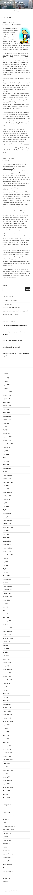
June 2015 (6, 485)
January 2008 (7, 749)
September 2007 (8, 759)
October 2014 (7, 496)
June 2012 (6, 565)
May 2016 (5, 458)
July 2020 (5, 388)
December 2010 (7, 628)
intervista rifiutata (12, 53)
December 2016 (7, 437)
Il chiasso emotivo (8, 304)
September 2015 (8, 482)
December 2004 (7, 780)
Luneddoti (6, 861)
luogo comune (22, 58)
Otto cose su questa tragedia (11, 307)
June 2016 (6, 454)
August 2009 (6, 683)
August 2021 (6, 385)
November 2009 (7, 673)
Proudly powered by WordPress (11, 891)
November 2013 (7, 520)
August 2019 (6, 399)
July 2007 (5, 766)
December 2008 (7, 711)
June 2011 (5, 607)
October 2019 (7, 395)
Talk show (5, 882)
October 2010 (7, 635)
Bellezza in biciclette (9, 816)
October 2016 (7, 440)
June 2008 (6, 732)
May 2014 (5, 510)
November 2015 (7, 475)
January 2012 (6, 583)
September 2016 (8, 444)
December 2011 (7, 586)
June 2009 (6, 690)
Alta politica (6, 812)
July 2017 (5, 426)
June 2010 (6, 648)
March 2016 (6, 464)
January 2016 (6, 471)
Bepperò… (6, 161)
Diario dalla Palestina (9, 826)
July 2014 (5, 503)
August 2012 (6, 558)
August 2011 (6, 600)
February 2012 (7, 579)
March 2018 (6, 412)
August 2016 (6, 447)
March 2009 (6, 701)
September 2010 (8, 638)
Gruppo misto (7, 833)
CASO (4, 823)
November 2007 (7, 753)
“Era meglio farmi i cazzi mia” (11, 314)
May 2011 (5, 610)
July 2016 (5, 451)
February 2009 (7, 704)
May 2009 (6, 694)
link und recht (7, 857)
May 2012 (5, 569)
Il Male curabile (7, 840)
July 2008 (5, 728)
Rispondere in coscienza (11, 25)
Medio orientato (7, 864)
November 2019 (7, 392)
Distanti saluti (13, 2)
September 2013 (8, 527)
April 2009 (6, 697)
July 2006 (5, 773)
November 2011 (7, 589)
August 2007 (6, 763)
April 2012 (6, 572)
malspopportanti (8, 169)
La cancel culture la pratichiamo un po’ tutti (15, 311)
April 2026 (6, 378)
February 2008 (7, 746)
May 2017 (5, 430)
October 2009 (7, 676)
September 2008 (8, 721)
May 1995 (5, 794)
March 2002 (6, 791)
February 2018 (7, 416)
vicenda (15, 164)
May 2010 (5, 652)
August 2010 (6, 642)
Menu (17, 11)
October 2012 (7, 551)
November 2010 (7, 631)
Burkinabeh (6, 819)
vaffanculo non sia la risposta (11, 68)
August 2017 (6, 423)
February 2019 (7, 406)
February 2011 (7, 621)
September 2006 (8, 770)
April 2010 (6, 655)
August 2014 (6, 499)
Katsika (5, 847)
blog (11, 56)
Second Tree (6, 878)
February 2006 (7, 777)
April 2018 (6, 409)
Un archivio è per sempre (10, 300)
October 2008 (7, 718)
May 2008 (6, 735)
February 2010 (7, 662)
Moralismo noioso (8, 868)
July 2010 (5, 645)
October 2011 (6, 593)
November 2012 (7, 548)
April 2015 (6, 489)
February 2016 (7, 468)
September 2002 (8, 787)
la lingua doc (6, 850)
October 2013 (7, 523)
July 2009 (5, 687)
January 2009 (7, 707)
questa (10, 28)
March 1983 (6, 798)
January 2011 (6, 624)
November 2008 (7, 714)
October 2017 (7, 419)
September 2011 (7, 596)
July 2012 (5, 562)
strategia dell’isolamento (10, 64)
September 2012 (8, 555)
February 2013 (7, 541)
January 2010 (6, 666)
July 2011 (5, 603)
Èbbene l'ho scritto (8, 830)
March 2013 (6, 537)
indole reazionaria (21, 60)
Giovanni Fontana (8, 332)
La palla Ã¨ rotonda (8, 854)
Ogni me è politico (8, 871)
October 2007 (7, 756)
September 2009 (8, 680)
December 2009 (7, 669)
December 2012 (7, 544)
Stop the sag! (15, 347)
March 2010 (6, 659)
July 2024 (5, 381)
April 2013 (6, 534)
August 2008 (6, 725)
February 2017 (7, 433)
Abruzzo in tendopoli (9, 809)
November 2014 (7, 492)
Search (5, 285)
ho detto (26, 104)
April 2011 (5, 614)
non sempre (20, 47)
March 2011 (6, 617)
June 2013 (6, 530)
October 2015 (7, 478)
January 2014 (6, 517)
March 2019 (6, 402)
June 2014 (6, 506)
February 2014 (7, 513)
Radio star (6, 875)
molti (23, 166)
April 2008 (6, 739)
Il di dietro (5, 836)
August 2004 (6, 784)
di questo (26, 144)
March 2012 (6, 576)
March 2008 (6, 742)
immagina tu (6, 843)
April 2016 (6, 461)
